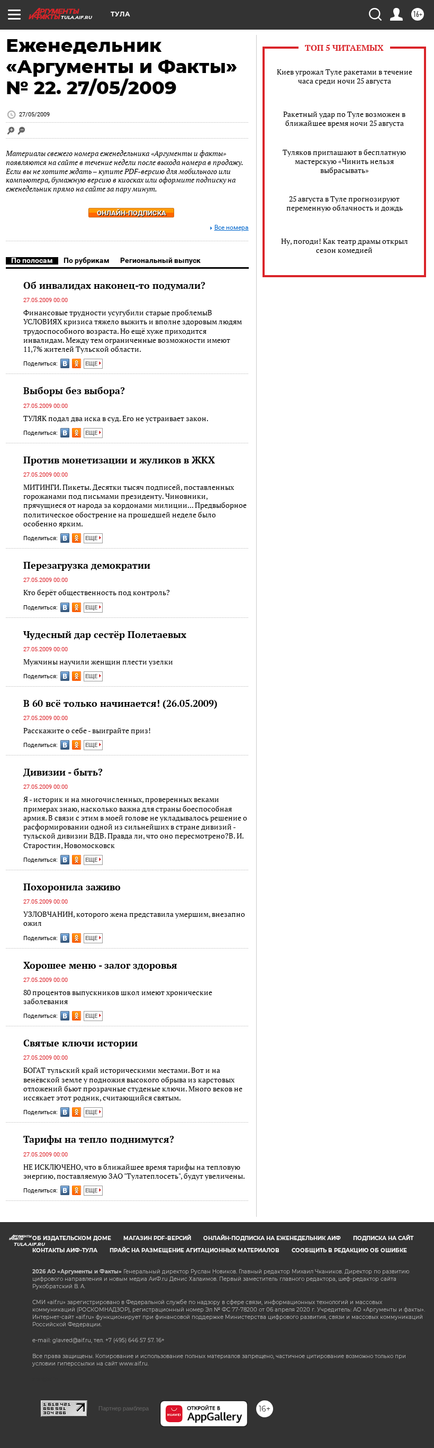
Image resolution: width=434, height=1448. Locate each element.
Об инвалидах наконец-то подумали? (114, 285)
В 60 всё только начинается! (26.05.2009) (120, 703)
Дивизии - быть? (63, 772)
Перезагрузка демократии (86, 565)
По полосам (32, 260)
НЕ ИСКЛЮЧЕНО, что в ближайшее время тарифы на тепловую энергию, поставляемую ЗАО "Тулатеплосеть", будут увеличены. (134, 1171)
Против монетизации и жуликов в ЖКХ (119, 459)
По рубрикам (87, 260)
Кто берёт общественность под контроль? (96, 592)
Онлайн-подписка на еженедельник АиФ (272, 1238)
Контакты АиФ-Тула (64, 1250)
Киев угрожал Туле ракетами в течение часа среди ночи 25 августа (344, 76)
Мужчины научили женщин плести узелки (98, 661)
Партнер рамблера (123, 1408)
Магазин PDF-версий (157, 1238)
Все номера (231, 227)
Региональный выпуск (160, 260)
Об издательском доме (71, 1238)
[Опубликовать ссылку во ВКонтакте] (64, 363)
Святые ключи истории (80, 1042)
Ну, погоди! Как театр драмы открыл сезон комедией (344, 245)
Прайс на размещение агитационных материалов (194, 1250)
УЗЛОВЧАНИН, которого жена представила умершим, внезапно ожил (134, 918)
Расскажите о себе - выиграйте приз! (87, 730)
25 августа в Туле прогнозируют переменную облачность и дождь (344, 203)
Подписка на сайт (383, 1238)
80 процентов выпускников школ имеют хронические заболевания (117, 997)
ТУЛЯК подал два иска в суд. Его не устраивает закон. (116, 418)
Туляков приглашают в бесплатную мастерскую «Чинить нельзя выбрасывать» (344, 161)
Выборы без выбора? (74, 390)
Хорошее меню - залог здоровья (100, 965)
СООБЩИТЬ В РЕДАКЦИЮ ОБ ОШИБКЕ (349, 1250)
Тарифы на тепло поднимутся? (98, 1139)
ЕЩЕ (92, 363)
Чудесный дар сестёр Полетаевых (104, 634)
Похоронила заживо (72, 886)
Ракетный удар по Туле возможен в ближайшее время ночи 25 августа (344, 119)
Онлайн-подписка (131, 213)
